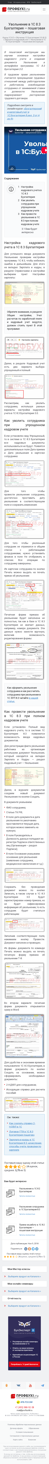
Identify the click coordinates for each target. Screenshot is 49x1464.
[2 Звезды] (11, 1167)
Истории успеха (19, 2)
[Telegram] (36, 1248)
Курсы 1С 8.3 (8, 38)
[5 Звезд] (24, 1167)
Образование (34, 1428)
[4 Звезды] (19, 1167)
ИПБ (28, 2)
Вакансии (32, 1440)
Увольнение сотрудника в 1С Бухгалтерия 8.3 (31, 1208)
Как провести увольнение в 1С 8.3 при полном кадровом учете (29, 219)
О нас (10, 2)
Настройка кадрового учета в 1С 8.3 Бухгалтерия (30, 191)
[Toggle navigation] (44, 9)
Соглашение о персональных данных (24, 1436)
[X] (33, 1248)
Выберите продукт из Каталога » (24, 1276)
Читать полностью (27, 1196)
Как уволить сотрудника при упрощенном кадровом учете (28, 205)
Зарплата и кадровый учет (17, 40)
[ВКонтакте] (25, 1248)
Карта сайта (17, 1440)
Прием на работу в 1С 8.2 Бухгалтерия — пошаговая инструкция (32, 1227)
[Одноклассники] (29, 1248)
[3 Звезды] (15, 1167)
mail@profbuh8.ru (24, 1410)
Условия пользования (24, 1432)
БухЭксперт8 (36, 2)
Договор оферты (16, 1428)
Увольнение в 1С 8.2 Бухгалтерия (29, 1190)
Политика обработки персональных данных (25, 1425)
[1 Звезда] (6, 1167)
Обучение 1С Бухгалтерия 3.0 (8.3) (31, 38)
